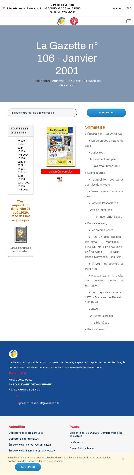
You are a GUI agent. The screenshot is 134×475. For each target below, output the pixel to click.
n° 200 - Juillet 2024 (22, 144)
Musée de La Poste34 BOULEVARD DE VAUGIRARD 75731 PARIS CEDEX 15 (62, 8)
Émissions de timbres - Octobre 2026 (30, 444)
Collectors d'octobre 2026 (24, 439)
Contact (117, 8)
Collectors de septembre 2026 (26, 433)
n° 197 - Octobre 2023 (22, 172)
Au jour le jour (20, 220)
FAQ (129, 8)
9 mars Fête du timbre (82, 448)
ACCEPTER (28, 467)
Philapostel (41, 81)
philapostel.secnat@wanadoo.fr (24, 8)
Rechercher (106, 112)
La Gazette (76, 442)
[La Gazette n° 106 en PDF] (51, 179)
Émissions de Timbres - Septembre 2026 (32, 450)
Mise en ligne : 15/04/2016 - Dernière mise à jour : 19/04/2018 (97, 435)
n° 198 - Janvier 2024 (22, 162)
